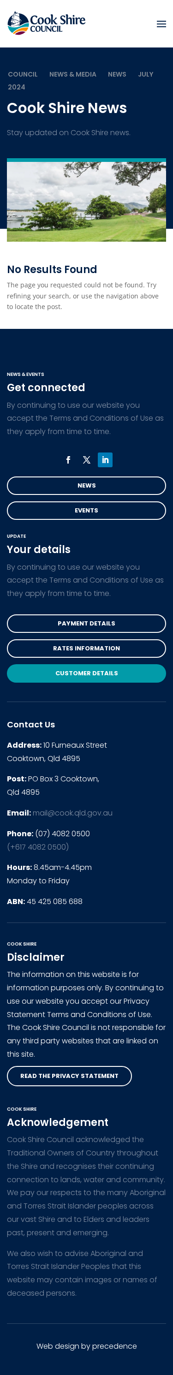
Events (86, 510)
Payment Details (86, 623)
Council (23, 74)
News (117, 74)
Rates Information (86, 648)
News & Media (72, 74)
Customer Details (86, 673)
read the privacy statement (69, 1075)
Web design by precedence (86, 1346)
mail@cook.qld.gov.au (73, 813)
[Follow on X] (86, 459)
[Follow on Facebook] (68, 459)
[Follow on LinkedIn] (105, 459)
